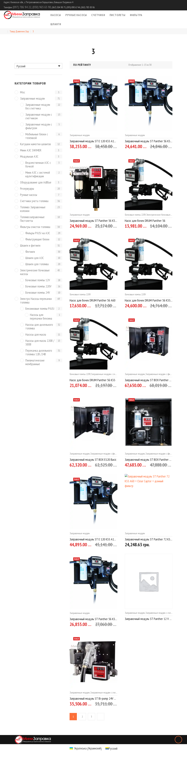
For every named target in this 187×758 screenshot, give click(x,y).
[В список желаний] (103, 146)
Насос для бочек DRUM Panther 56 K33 (92, 380)
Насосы (55, 15)
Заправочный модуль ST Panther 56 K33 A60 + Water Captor (148, 141)
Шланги (55, 24)
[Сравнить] (109, 146)
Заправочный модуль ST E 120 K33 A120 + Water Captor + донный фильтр (93, 539)
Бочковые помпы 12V (37, 280)
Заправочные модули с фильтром (161, 374)
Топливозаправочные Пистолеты (32, 219)
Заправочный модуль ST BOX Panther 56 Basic (148, 459)
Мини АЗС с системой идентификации (37, 174)
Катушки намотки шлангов (35, 144)
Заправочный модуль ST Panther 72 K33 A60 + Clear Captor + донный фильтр (148, 539)
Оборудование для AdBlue (35, 182)
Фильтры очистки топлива (35, 227)
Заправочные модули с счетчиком (107, 374)
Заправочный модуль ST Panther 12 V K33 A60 (148, 619)
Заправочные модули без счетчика (37, 106)
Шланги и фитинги (30, 245)
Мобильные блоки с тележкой (36, 136)
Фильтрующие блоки (37, 239)
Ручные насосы (76, 15)
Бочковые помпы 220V (135, 214)
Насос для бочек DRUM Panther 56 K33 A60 (148, 300)
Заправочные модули (80, 135)
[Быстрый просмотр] (115, 146)
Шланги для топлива (37, 264)
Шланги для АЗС (34, 258)
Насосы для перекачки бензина (41, 316)
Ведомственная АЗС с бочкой (38, 164)
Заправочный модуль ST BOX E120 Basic (93, 459)
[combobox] (93, 65)
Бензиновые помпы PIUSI (39, 309)
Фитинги (30, 252)
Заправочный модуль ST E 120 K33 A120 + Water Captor (93, 141)
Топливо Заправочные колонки (32, 209)
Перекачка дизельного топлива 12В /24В (38, 352)
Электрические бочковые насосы (162, 214)
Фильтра (136, 15)
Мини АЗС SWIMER (30, 150)
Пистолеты (117, 15)
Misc (22, 92)
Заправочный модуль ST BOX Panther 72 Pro (148, 380)
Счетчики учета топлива (34, 201)
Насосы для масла (35, 335)
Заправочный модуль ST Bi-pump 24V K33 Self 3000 (93, 698)
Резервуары (27, 189)
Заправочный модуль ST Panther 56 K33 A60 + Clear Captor (93, 220)
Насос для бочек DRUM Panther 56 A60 (92, 300)
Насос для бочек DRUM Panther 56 (145, 220)
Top (178, 739)
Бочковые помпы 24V (37, 293)
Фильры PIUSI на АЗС (37, 233)
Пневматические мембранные (35, 362)
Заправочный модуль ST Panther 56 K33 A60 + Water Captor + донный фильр (93, 619)
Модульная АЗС (29, 156)
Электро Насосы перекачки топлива (36, 300)
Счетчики (98, 15)
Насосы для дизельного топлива (39, 326)
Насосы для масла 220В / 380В (39, 342)
